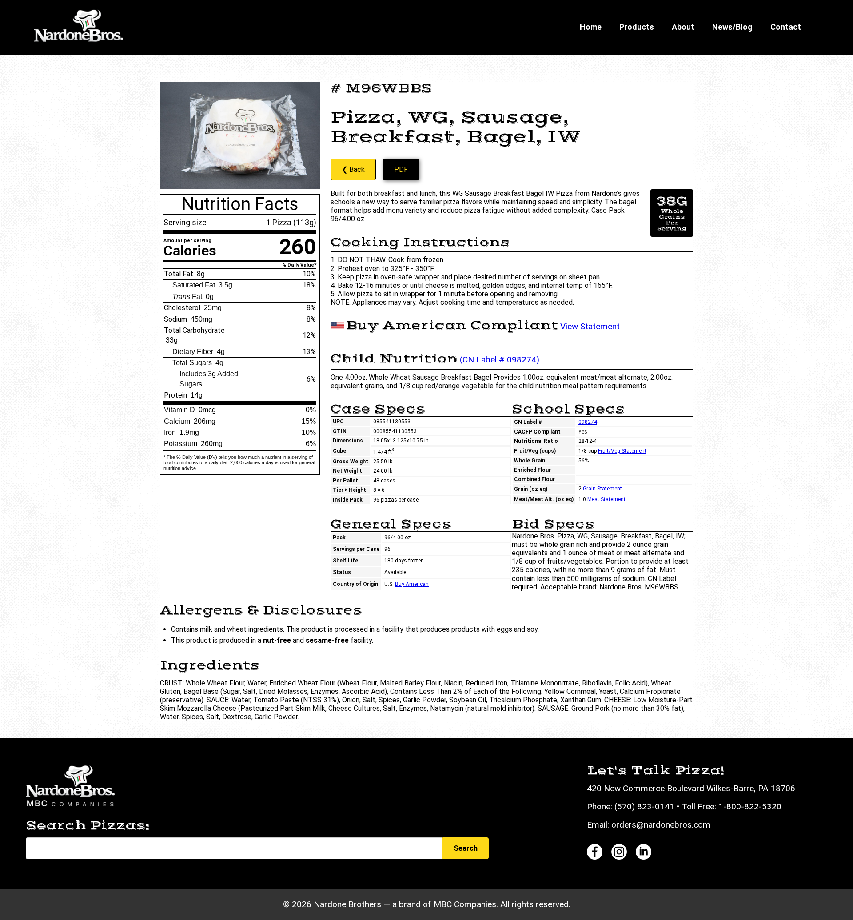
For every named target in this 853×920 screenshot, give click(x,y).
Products (636, 27)
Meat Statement (606, 499)
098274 (587, 422)
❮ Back (353, 169)
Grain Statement (602, 489)
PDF (401, 169)
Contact (785, 27)
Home (591, 27)
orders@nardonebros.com (660, 825)
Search (466, 848)
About (683, 27)
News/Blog (732, 27)
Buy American (412, 584)
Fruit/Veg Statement (622, 451)
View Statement (590, 326)
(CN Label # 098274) (499, 359)
